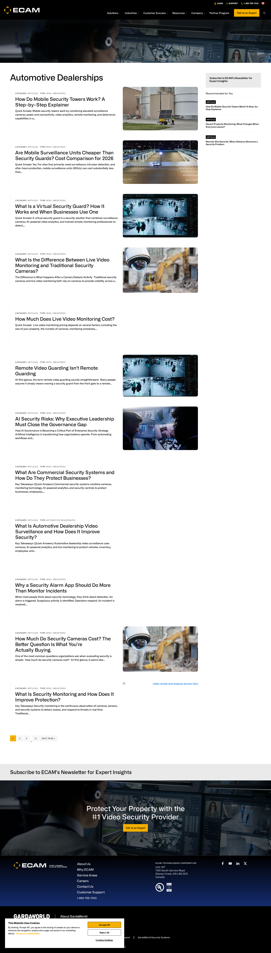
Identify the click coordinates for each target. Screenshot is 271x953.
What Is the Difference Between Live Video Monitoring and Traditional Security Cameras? (62, 265)
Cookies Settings (104, 940)
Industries (131, 13)
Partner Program (219, 13)
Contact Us (85, 886)
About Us (83, 864)
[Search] (264, 13)
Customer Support (91, 892)
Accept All (104, 925)
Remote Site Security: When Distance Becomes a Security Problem (232, 143)
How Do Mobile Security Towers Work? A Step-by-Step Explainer (232, 108)
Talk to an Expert (247, 12)
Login (220, 3)
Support (233, 3)
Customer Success (154, 13)
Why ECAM (85, 869)
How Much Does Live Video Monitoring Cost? (65, 318)
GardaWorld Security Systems (154, 937)
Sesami (126, 937)
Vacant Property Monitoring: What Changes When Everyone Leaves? (232, 125)
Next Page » (48, 739)
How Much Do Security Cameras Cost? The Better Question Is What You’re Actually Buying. (63, 644)
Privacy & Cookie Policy (28, 933)
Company (197, 13)
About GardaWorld (73, 916)
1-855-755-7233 (251, 3)
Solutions (112, 13)
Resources (178, 13)
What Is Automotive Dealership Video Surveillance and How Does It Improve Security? (57, 531)
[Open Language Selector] (264, 3)
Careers (83, 881)
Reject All (104, 932)
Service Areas (87, 875)
